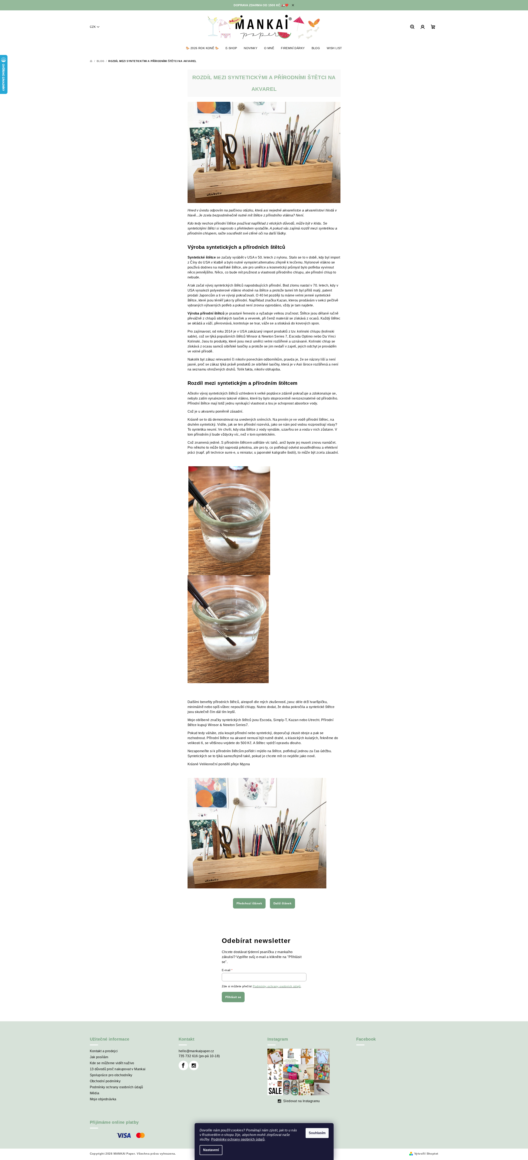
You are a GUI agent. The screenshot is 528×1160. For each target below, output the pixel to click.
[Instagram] (194, 1065)
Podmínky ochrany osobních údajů (238, 1139)
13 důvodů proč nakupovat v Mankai (118, 1069)
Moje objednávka (103, 1099)
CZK (93, 26)
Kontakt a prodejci (104, 1051)
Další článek (282, 903)
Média (94, 1093)
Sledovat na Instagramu (301, 1101)
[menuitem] (202, 48)
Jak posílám (99, 1057)
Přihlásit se (233, 997)
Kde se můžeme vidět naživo (112, 1063)
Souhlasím (317, 1133)
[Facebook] (183, 1065)
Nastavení (211, 1150)
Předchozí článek (249, 903)
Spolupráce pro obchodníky (111, 1075)
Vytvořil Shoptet (426, 1153)
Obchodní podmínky (105, 1081)
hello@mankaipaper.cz (196, 1051)
